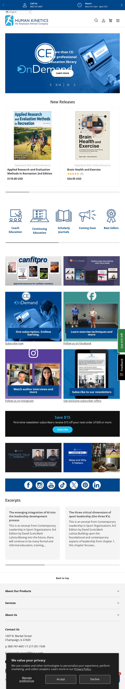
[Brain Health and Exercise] (92, 135)
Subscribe (62, 429)
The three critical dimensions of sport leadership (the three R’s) (90, 514)
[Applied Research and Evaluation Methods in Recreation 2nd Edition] (32, 135)
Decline (94, 679)
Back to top (62, 578)
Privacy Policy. (82, 669)
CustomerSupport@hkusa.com (24, 653)
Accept (61, 679)
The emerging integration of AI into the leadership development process (32, 516)
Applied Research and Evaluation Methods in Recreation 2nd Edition (29, 171)
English (12, 12)
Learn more (62, 73)
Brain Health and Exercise (84, 169)
